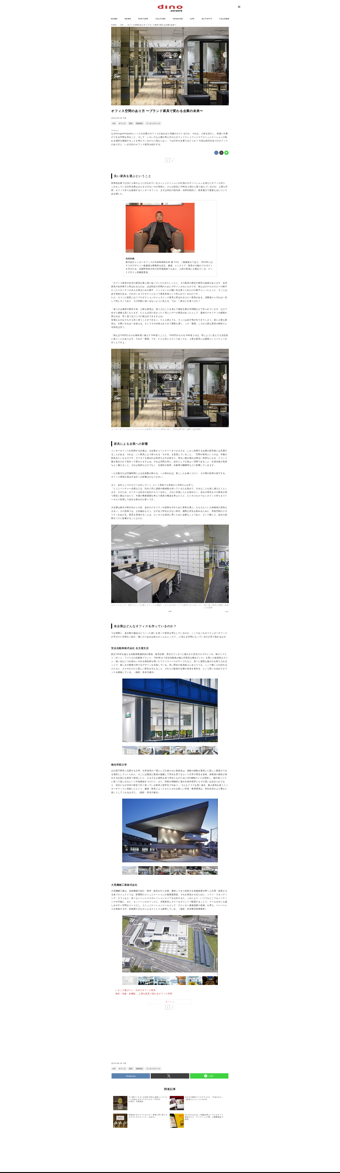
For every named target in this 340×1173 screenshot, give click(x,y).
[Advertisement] (141, 1040)
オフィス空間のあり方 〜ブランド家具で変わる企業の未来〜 (157, 111)
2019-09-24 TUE (118, 118)
